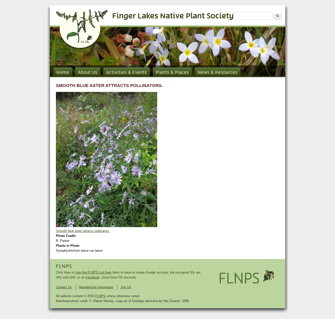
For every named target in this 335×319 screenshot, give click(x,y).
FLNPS (64, 266)
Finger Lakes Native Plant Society (173, 16)
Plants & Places (172, 73)
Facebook (93, 277)
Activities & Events (126, 73)
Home (62, 73)
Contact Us (64, 287)
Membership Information (96, 287)
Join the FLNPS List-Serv (93, 272)
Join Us (125, 287)
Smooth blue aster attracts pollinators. (83, 231)
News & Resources (217, 73)
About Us (87, 73)
